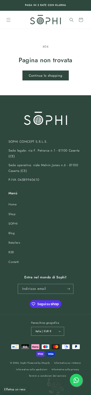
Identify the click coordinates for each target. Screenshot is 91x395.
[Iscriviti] (68, 289)
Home (12, 204)
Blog (11, 233)
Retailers (14, 242)
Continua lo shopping (45, 75)
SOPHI (13, 223)
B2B (11, 252)
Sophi (23, 363)
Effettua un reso (15, 389)
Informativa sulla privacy (65, 369)
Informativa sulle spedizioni (31, 369)
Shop (11, 214)
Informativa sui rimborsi (67, 363)
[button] (8, 20)
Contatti (13, 262)
